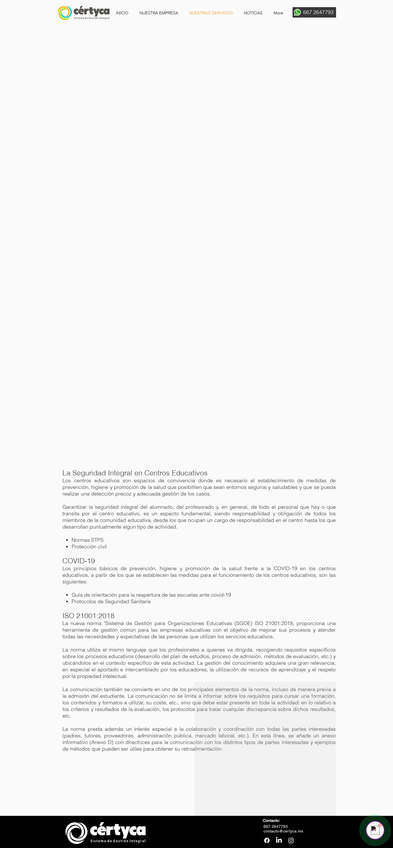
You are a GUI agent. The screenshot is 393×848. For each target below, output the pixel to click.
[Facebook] (266, 840)
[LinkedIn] (279, 840)
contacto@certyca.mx (283, 831)
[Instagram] (291, 840)
